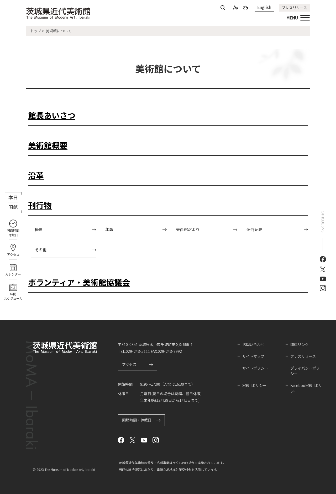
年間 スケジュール (13, 296)
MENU (292, 18)
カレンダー (13, 274)
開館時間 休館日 (13, 232)
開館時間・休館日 (136, 419)
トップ (35, 30)
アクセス (13, 254)
